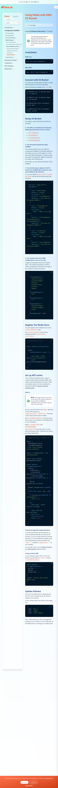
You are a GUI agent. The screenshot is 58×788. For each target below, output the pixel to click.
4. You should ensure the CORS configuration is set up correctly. (35, 259)
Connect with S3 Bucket (37, 80)
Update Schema (33, 591)
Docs (7, 16)
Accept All (24, 782)
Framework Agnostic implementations (37, 530)
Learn (15, 16)
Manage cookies (29, 785)
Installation (31, 52)
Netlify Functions (47, 547)
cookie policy (49, 778)
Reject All (33, 782)
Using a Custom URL (31, 553)
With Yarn (28, 57)
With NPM (28, 68)
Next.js (27, 392)
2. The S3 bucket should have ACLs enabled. (36, 146)
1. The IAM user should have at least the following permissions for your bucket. (38, 129)
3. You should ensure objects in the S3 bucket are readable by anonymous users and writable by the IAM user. (38, 170)
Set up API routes (34, 375)
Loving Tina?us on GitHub (29, 2)
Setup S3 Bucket (33, 118)
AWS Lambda (32, 549)
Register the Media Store (37, 325)
